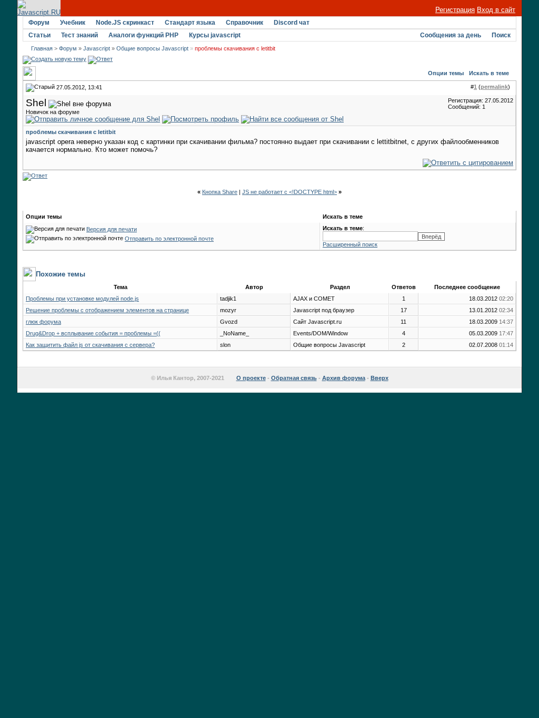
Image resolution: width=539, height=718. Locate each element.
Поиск (501, 35)
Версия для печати (111, 229)
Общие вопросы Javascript (152, 48)
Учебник (72, 22)
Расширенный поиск (350, 244)
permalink (494, 87)
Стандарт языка (190, 22)
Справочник (244, 22)
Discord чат (292, 22)
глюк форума (43, 322)
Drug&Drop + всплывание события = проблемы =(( (93, 333)
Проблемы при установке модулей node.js (82, 298)
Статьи (39, 35)
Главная (42, 48)
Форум (38, 22)
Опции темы (446, 73)
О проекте (251, 378)
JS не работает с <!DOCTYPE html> (289, 192)
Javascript (96, 48)
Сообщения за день (450, 35)
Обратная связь (294, 378)
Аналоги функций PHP (143, 35)
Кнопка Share (219, 192)
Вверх (379, 378)
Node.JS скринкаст (125, 22)
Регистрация (455, 10)
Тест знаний (79, 35)
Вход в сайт (496, 10)
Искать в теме (489, 73)
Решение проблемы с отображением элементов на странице (107, 310)
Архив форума (343, 378)
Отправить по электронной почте (169, 238)
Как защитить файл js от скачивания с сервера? (90, 345)
